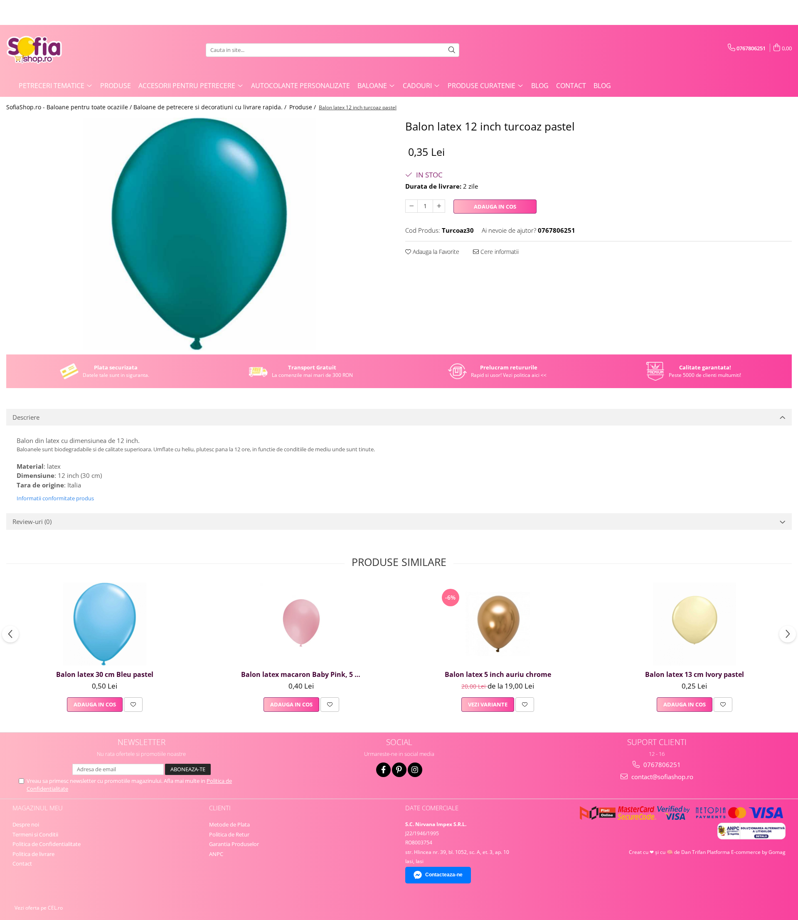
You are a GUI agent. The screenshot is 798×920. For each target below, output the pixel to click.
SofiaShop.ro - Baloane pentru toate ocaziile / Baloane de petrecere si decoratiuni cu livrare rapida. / (147, 107)
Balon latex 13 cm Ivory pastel (694, 674)
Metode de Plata (229, 824)
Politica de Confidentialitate (46, 844)
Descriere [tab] (25, 417)
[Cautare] (451, 50)
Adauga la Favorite (435, 252)
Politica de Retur (229, 834)
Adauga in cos (495, 206)
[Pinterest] (399, 770)
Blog (540, 85)
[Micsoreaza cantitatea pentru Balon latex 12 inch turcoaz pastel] (411, 206)
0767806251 (661, 764)
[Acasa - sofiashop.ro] (47, 49)
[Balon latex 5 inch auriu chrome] (498, 624)
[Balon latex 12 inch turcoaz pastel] (199, 234)
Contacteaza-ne (444, 875)
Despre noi (25, 824)
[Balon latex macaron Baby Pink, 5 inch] (301, 624)
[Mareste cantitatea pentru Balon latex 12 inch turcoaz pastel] (439, 206)
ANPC (216, 854)
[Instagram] (415, 770)
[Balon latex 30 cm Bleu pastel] (104, 624)
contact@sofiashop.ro (661, 776)
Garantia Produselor (234, 844)
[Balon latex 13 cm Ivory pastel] (694, 624)
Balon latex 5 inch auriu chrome (498, 674)
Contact (571, 85)
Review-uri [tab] (32, 521)
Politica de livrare (33, 854)
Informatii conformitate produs (55, 498)
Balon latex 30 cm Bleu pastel (104, 674)
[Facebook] (383, 770)
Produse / (303, 107)
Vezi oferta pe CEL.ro (39, 907)
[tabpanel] (199, 234)
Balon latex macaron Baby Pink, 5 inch (302, 674)
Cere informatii (499, 252)
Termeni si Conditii (35, 834)
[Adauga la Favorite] (133, 704)
